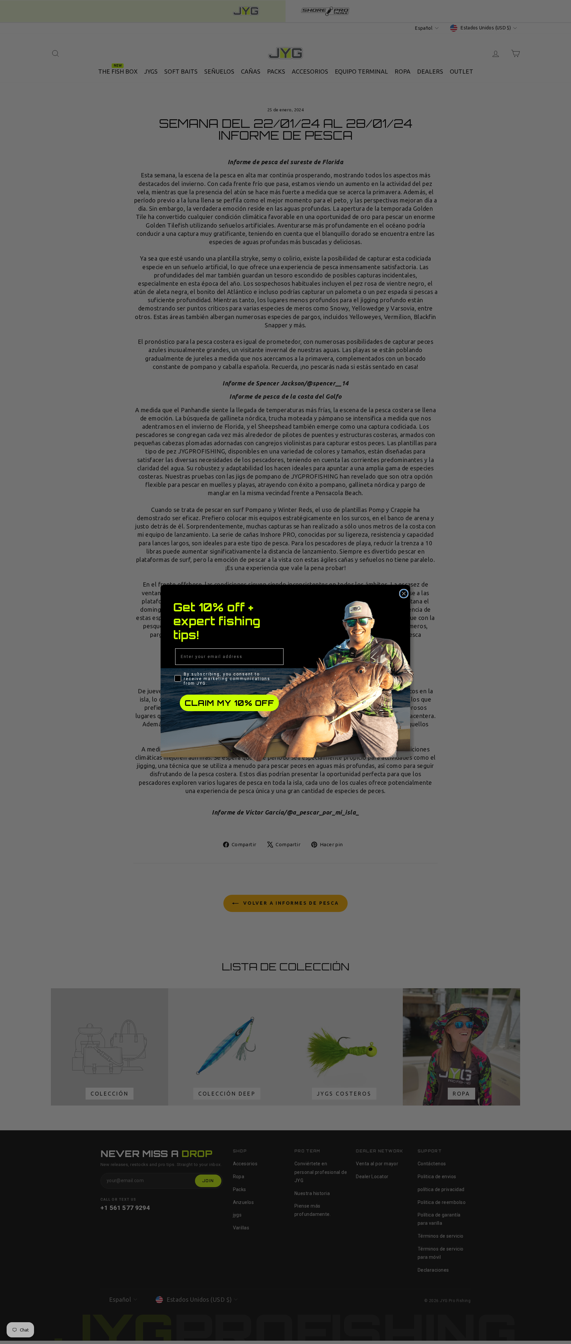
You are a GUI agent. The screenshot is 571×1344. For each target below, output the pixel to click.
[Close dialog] (404, 594)
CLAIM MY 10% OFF (229, 703)
